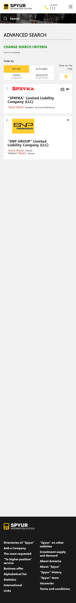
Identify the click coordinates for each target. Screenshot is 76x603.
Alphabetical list (15, 574)
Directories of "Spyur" (19, 542)
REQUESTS (41, 76)
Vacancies (47, 583)
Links (7, 590)
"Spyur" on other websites (52, 544)
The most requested (17, 553)
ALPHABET (42, 69)
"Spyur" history (51, 572)
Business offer (13, 568)
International (13, 585)
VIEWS (16, 76)
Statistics (10, 579)
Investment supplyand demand (53, 553)
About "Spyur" (50, 566)
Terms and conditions (55, 589)
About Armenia (50, 561)
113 (53, 8)
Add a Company (15, 548)
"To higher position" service (18, 561)
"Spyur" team (49, 578)
